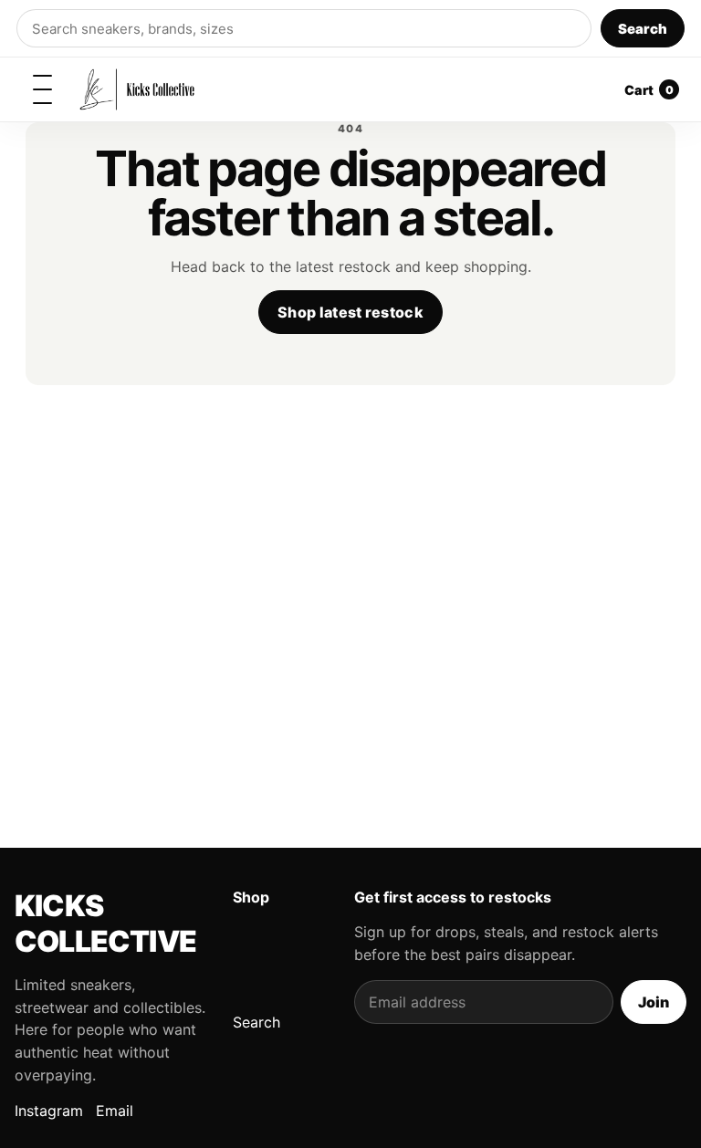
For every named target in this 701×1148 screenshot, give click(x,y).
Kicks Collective (105, 923)
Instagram (49, 1110)
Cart (649, 90)
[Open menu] (42, 89)
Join (653, 1002)
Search (642, 28)
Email (114, 1110)
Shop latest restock (350, 312)
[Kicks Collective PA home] (136, 89)
